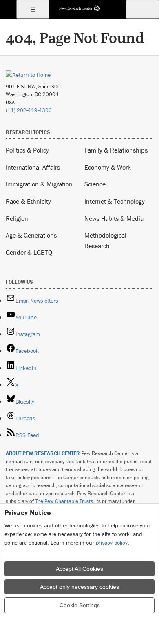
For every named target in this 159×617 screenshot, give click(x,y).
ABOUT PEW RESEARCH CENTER (43, 453)
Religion (17, 218)
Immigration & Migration (39, 184)
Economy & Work (107, 167)
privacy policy (112, 542)
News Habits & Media (114, 218)
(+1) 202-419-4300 (29, 110)
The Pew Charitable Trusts (64, 501)
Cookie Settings (80, 605)
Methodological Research (105, 240)
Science (95, 184)
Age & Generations (31, 235)
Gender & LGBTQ (29, 252)
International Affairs (33, 167)
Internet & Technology (114, 201)
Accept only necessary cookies (79, 586)
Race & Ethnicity (28, 201)
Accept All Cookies (79, 568)
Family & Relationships (116, 150)
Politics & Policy (27, 150)
